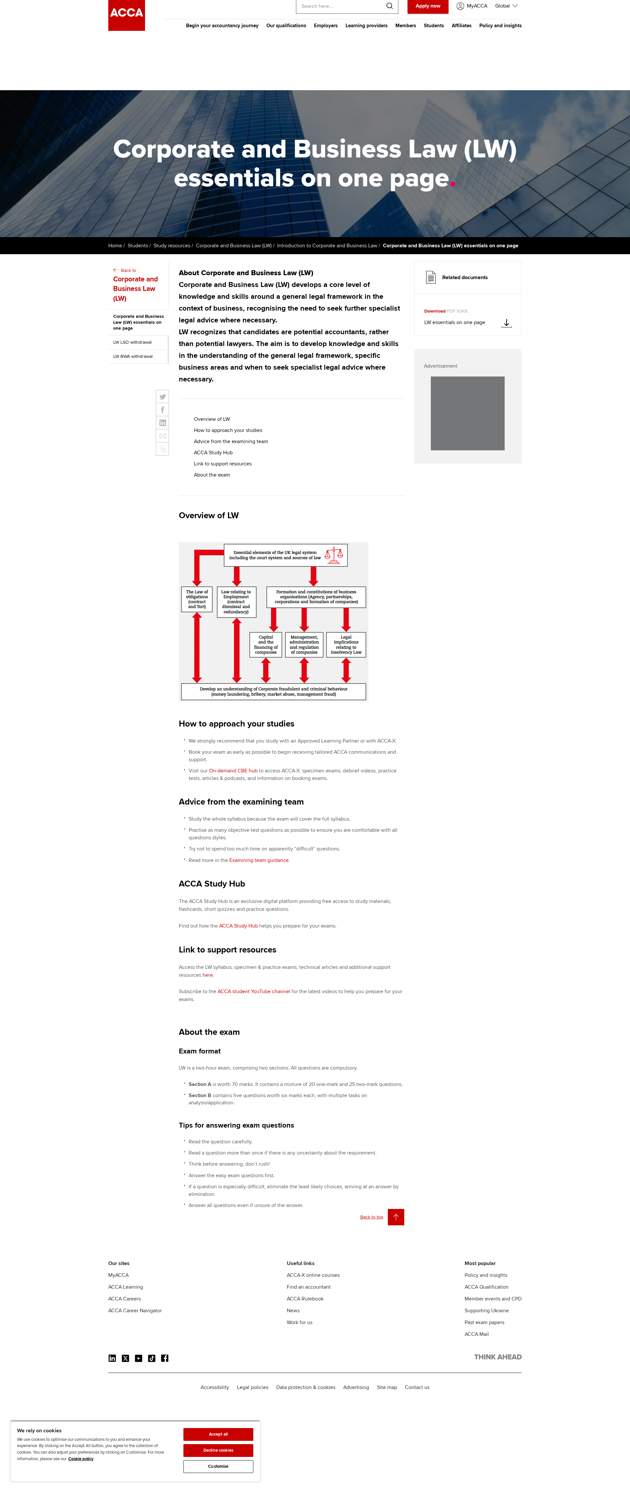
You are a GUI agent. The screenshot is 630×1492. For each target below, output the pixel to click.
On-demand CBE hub (233, 770)
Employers (326, 26)
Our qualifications (286, 26)
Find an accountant (309, 1287)
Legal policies (252, 1387)
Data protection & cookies (305, 1387)
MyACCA (118, 1275)
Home (115, 245)
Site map (387, 1387)
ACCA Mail (477, 1334)
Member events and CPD (493, 1299)
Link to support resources (223, 463)
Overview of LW (212, 419)
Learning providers (367, 26)
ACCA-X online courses (313, 1275)
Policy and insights (500, 26)
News (293, 1310)
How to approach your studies (228, 430)
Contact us (417, 1387)
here (207, 975)
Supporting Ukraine (487, 1310)
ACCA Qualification (487, 1287)
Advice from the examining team (231, 441)
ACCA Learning (125, 1287)
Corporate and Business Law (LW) (234, 245)
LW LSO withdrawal (132, 342)
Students (434, 26)
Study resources (172, 245)
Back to (135, 285)
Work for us (299, 1322)
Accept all (218, 1434)
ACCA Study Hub (213, 452)
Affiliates (462, 26)
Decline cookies (218, 1450)
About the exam (212, 475)
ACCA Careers (124, 1299)
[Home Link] (498, 1358)
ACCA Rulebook (305, 1299)
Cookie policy (81, 1458)
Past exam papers (484, 1322)
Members (405, 26)
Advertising (356, 1387)
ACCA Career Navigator (135, 1310)
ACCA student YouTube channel (254, 991)
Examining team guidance (259, 860)
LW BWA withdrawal (133, 356)
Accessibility (214, 1387)
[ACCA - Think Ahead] (126, 29)
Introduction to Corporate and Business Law (327, 245)
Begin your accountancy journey (222, 26)
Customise (218, 1466)
